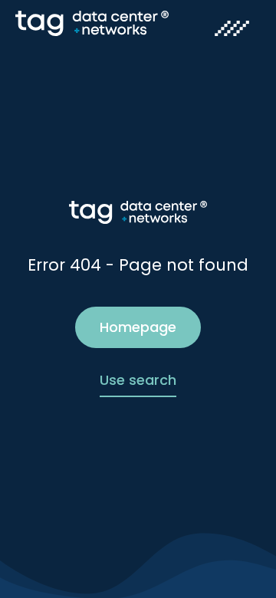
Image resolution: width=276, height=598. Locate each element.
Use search (138, 379)
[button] (231, 29)
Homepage (138, 327)
